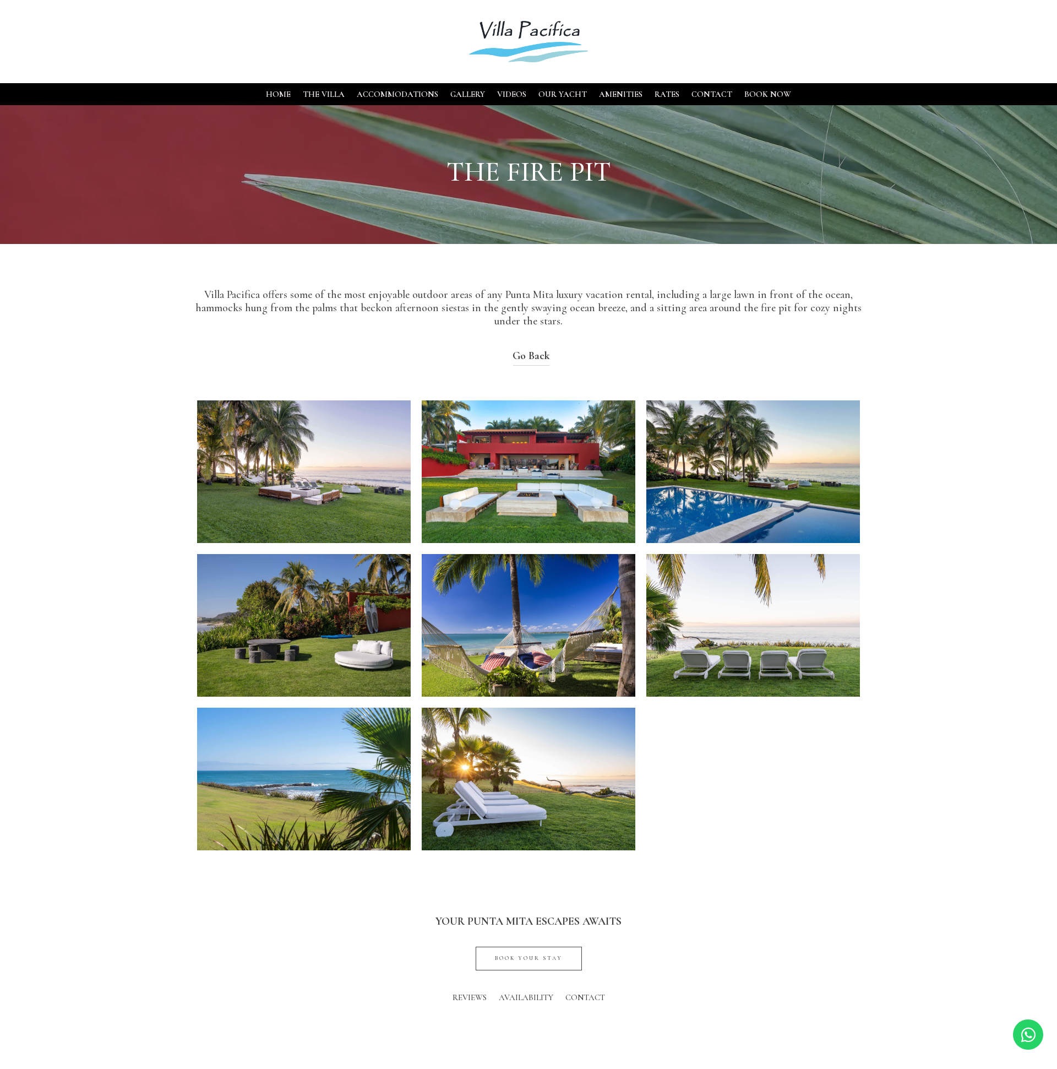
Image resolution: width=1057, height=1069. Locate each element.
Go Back (531, 355)
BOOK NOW (767, 94)
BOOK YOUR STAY (529, 958)
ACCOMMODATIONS (397, 94)
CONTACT (711, 94)
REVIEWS (470, 998)
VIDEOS (511, 94)
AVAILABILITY (526, 998)
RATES (667, 94)
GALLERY (467, 94)
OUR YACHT (562, 94)
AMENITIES (620, 94)
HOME (278, 94)
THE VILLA (324, 94)
